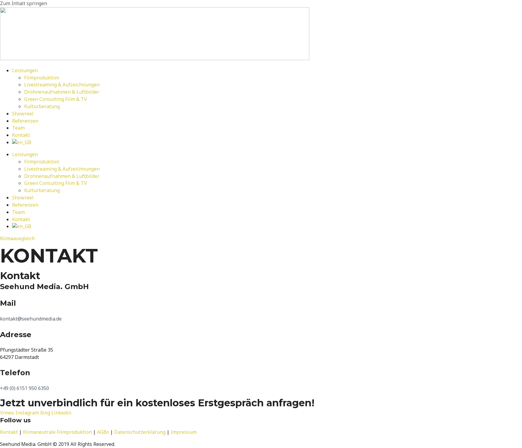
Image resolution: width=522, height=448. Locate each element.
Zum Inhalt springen (23, 3)
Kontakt (21, 135)
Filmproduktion (41, 77)
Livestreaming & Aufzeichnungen (62, 84)
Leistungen (25, 70)
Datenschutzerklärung (140, 432)
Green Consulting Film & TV (55, 99)
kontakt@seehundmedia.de (31, 318)
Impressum (184, 432)
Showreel (23, 113)
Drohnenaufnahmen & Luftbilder (61, 92)
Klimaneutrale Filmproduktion (57, 432)
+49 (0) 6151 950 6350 (24, 388)
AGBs (103, 432)
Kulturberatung (42, 106)
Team (18, 127)
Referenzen (25, 121)
